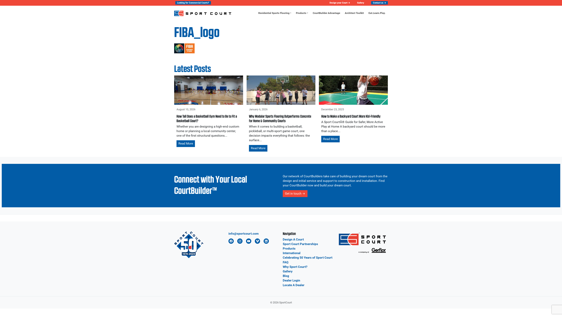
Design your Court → (340, 2)
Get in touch (293, 193)
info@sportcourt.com (243, 233)
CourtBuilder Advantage (326, 13)
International (291, 253)
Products (301, 13)
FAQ (285, 262)
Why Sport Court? (295, 267)
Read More (185, 143)
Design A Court (293, 239)
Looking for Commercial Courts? (193, 2)
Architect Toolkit (354, 13)
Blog (286, 276)
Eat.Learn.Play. (377, 13)
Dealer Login (291, 280)
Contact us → (379, 2)
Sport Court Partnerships (300, 244)
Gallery (360, 2)
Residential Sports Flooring (273, 13)
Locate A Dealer (293, 285)
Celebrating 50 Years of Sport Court (307, 257)
